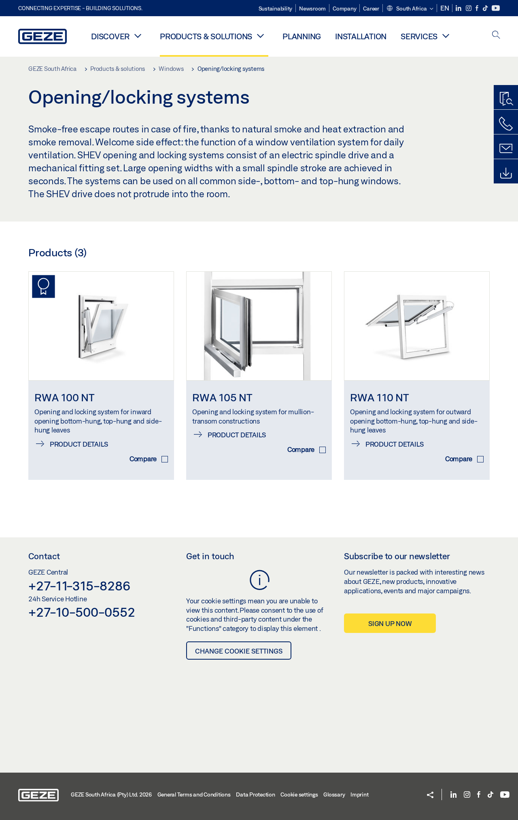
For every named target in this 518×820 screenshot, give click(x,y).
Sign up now (390, 623)
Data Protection (255, 794)
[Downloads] (506, 173)
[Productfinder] (506, 99)
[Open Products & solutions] (260, 35)
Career (371, 8)
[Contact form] (506, 148)
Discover (110, 36)
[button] (409, 9)
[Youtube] (496, 8)
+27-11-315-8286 (79, 585)
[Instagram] (469, 8)
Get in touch (210, 556)
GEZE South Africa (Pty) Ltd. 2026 (111, 794)
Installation (360, 36)
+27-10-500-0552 (81, 612)
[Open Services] (445, 35)
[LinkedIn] (459, 8)
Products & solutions (206, 36)
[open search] (496, 35)
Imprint (359, 794)
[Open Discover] (138, 35)
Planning (301, 36)
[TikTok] (486, 8)
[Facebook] (478, 8)
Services (419, 36)
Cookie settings (299, 794)
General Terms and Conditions (194, 794)
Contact (44, 556)
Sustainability (276, 8)
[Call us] (506, 124)
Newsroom (312, 8)
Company (344, 8)
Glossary (334, 794)
